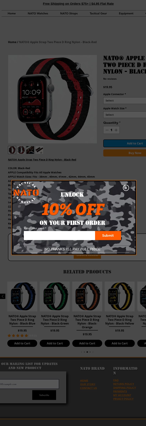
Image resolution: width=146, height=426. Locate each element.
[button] (126, 188)
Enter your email (34, 228)
